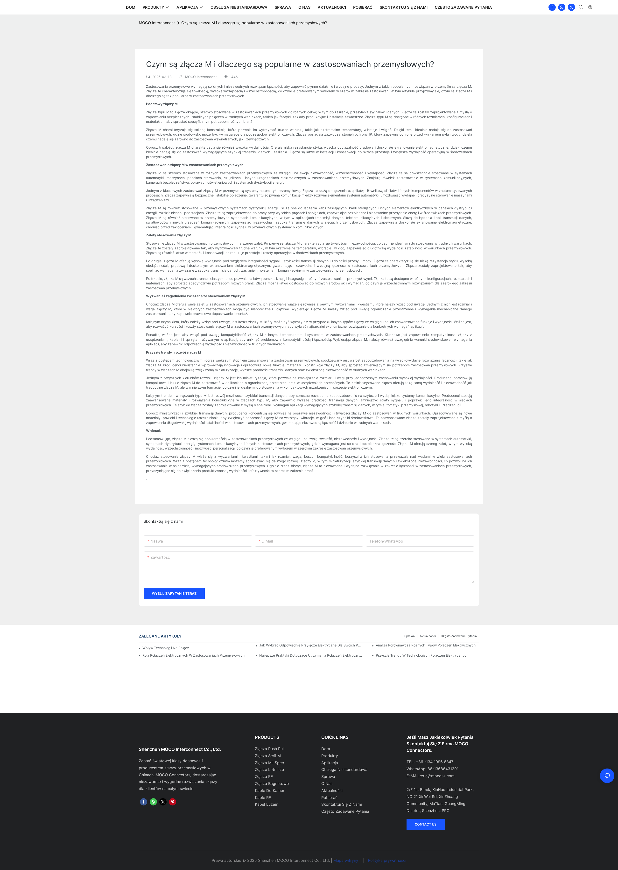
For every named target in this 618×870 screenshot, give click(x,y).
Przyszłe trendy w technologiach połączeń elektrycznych (422, 655)
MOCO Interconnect (157, 22)
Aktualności (428, 636)
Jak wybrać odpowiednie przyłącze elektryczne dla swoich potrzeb (311, 645)
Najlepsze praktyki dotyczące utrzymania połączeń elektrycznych (311, 655)
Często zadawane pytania (459, 636)
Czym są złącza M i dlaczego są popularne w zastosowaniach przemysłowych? (254, 22)
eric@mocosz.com (438, 775)
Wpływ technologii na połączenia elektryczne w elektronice (167, 648)
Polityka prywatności (387, 860)
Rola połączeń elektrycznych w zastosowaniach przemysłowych (193, 655)
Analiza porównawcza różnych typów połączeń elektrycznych (426, 645)
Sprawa (409, 636)
